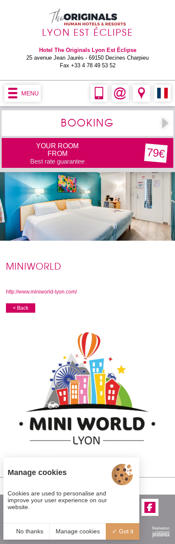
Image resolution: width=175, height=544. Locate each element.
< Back (20, 308)
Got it (125, 531)
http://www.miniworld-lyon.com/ (41, 292)
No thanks (28, 531)
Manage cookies (78, 531)
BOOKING (87, 123)
